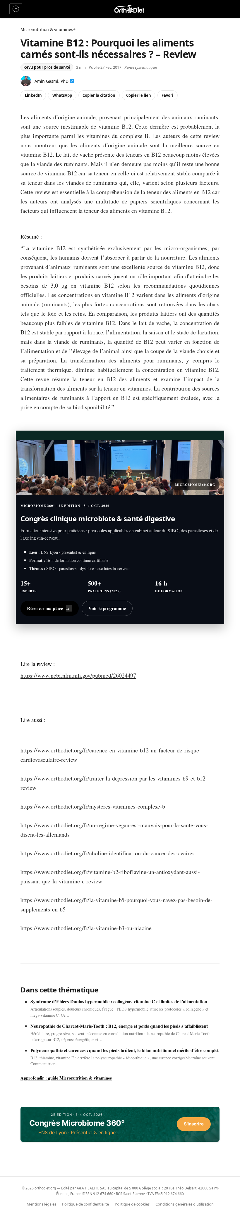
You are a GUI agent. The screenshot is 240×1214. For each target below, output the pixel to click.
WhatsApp (62, 95)
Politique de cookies (132, 1204)
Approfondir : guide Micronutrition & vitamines (66, 1078)
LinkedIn (33, 95)
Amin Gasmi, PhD (51, 81)
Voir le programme (107, 608)
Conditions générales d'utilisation (184, 1204)
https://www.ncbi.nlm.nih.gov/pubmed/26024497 (78, 675)
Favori (167, 95)
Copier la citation (99, 95)
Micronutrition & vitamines (46, 29)
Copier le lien (138, 95)
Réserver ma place (48, 608)
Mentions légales (41, 1204)
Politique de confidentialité (85, 1204)
